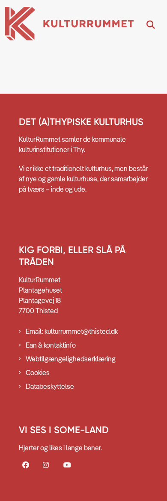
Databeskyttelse (50, 386)
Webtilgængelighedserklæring (71, 358)
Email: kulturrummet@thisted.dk (72, 331)
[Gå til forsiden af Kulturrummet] (67, 25)
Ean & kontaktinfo (51, 345)
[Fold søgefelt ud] (150, 25)
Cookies (38, 372)
